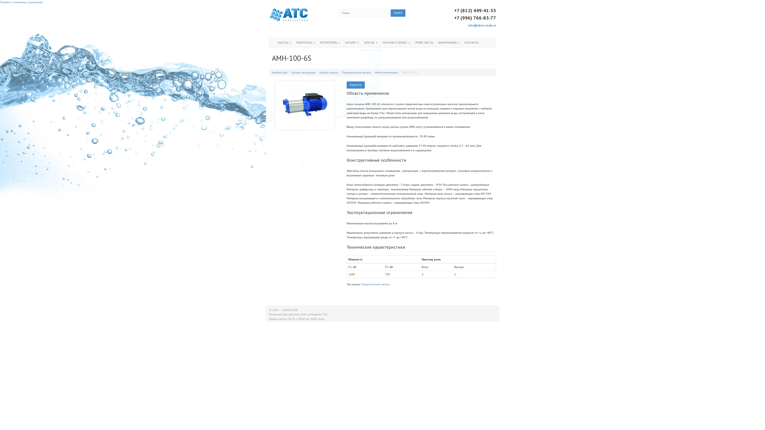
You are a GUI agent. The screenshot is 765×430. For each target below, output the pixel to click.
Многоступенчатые (386, 72)
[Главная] (289, 15)
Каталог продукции (303, 72)
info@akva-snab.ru (482, 25)
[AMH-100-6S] (305, 105)
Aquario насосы (328, 72)
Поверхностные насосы (356, 72)
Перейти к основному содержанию (21, 2)
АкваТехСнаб (279, 72)
